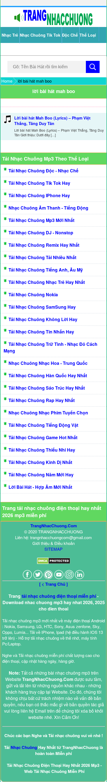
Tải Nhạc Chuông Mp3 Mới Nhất (41, 220)
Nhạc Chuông (24, 747)
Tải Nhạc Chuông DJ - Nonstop (41, 232)
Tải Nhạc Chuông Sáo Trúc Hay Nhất (47, 388)
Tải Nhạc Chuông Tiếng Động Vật (43, 425)
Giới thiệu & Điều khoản (53, 543)
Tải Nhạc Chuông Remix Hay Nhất (44, 245)
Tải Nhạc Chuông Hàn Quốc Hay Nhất (48, 375)
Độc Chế (70, 35)
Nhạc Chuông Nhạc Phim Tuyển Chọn (48, 412)
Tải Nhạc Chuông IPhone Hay (39, 195)
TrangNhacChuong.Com (53, 526)
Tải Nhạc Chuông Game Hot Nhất (43, 437)
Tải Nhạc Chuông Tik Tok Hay (39, 183)
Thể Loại (88, 35)
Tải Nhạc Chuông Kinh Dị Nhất (40, 462)
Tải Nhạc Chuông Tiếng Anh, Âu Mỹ (46, 270)
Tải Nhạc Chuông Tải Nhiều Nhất (42, 257)
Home (6, 81)
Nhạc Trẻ (10, 35)
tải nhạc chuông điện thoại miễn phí (59, 596)
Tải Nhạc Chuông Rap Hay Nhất (42, 400)
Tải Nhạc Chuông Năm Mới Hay (41, 474)
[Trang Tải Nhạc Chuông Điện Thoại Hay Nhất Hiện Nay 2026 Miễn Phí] (53, 24)
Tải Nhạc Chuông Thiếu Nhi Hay (42, 450)
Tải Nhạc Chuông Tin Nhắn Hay (41, 331)
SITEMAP (53, 549)
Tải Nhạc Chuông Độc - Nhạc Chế (43, 170)
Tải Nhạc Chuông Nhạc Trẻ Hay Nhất (47, 282)
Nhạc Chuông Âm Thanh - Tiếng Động (48, 208)
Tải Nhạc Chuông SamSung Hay (42, 307)
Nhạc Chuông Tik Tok (40, 35)
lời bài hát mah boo (53, 91)
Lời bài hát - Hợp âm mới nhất (40, 487)
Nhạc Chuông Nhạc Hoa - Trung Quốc (48, 363)
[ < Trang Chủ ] (53, 584)
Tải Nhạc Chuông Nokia (33, 294)
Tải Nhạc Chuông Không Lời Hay (43, 319)
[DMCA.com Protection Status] (53, 562)
